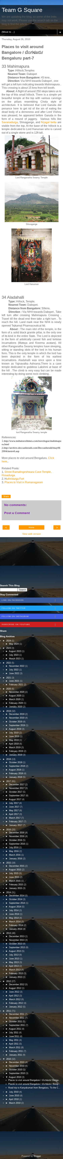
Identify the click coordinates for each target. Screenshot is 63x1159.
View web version (31, 533)
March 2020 (15, 699)
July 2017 (14, 803)
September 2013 (17, 947)
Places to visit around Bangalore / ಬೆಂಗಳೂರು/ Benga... (34, 1080)
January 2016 (16, 858)
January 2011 (16, 1055)
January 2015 (16, 888)
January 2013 (16, 977)
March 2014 (15, 921)
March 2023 (15, 658)
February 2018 (16, 773)
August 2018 (15, 769)
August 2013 (15, 951)
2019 (9, 711)
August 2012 (15, 988)
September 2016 (17, 844)
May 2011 (14, 1040)
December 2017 (17, 784)
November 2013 (17, 940)
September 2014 (17, 903)
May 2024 (14, 644)
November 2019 (17, 718)
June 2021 (14, 681)
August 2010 (15, 1077)
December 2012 (17, 984)
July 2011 (14, 1032)
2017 (9, 781)
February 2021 (16, 684)
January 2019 (16, 755)
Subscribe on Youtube (16, 624)
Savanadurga (10, 122)
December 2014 (17, 895)
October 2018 (16, 762)
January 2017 (16, 825)
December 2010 (17, 1062)
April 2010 (14, 1099)
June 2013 (14, 958)
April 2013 (14, 966)
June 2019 (14, 736)
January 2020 (16, 706)
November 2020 (17, 692)
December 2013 (17, 936)
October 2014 (16, 899)
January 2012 (16, 1006)
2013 (9, 933)
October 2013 (16, 943)
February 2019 (16, 751)
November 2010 (17, 1066)
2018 (9, 759)
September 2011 (17, 1025)
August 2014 (15, 906)
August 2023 (15, 651)
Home (31, 527)
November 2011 (17, 1018)
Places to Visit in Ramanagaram (24, 482)
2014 (9, 892)
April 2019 (14, 743)
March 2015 (15, 881)
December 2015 (17, 866)
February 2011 (16, 1051)
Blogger (37, 1156)
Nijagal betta (48, 122)
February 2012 (16, 1003)
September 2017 (17, 795)
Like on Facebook (13, 600)
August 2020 (15, 695)
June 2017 (14, 807)
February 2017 (16, 821)
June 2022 (14, 673)
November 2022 (17, 666)
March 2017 (15, 818)
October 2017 (16, 792)
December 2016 (17, 832)
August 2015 (15, 869)
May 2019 (14, 740)
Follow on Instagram (15, 616)
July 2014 (14, 910)
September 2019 (17, 725)
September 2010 (17, 1073)
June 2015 (14, 877)
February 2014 (16, 925)
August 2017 (15, 799)
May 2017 (14, 810)
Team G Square (22, 10)
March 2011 (15, 1047)
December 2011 (17, 1014)
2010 (9, 1059)
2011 (9, 1011)
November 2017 (17, 788)
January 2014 (16, 929)
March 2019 (15, 747)
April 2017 (14, 814)
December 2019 (17, 714)
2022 (9, 663)
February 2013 (16, 973)
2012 (9, 981)
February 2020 (16, 703)
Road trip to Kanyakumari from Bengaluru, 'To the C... (34, 1087)
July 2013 (14, 955)
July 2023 (14, 655)
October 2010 (16, 1069)
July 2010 (14, 1092)
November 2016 (17, 836)
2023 (9, 648)
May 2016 (14, 851)
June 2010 (14, 1095)
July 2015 (14, 873)
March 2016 (15, 855)
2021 (9, 677)
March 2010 (15, 1103)
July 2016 (14, 847)
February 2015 (16, 884)
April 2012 (14, 995)
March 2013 (15, 969)
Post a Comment (17, 513)
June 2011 (14, 1036)
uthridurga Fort (15, 478)
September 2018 (17, 766)
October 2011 (16, 1021)
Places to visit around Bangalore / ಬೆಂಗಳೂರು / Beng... (34, 1084)
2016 (9, 829)
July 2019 (14, 732)
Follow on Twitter (14, 608)
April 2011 (14, 1044)
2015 (9, 862)
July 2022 (14, 669)
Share (6, 496)
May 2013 (14, 962)
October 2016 (16, 840)
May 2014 (14, 918)
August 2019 (15, 729)
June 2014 (14, 914)
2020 (9, 689)
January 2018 (16, 777)
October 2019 (16, 721)
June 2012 (14, 992)
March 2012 (15, 999)
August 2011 (15, 1029)
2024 (9, 640)
